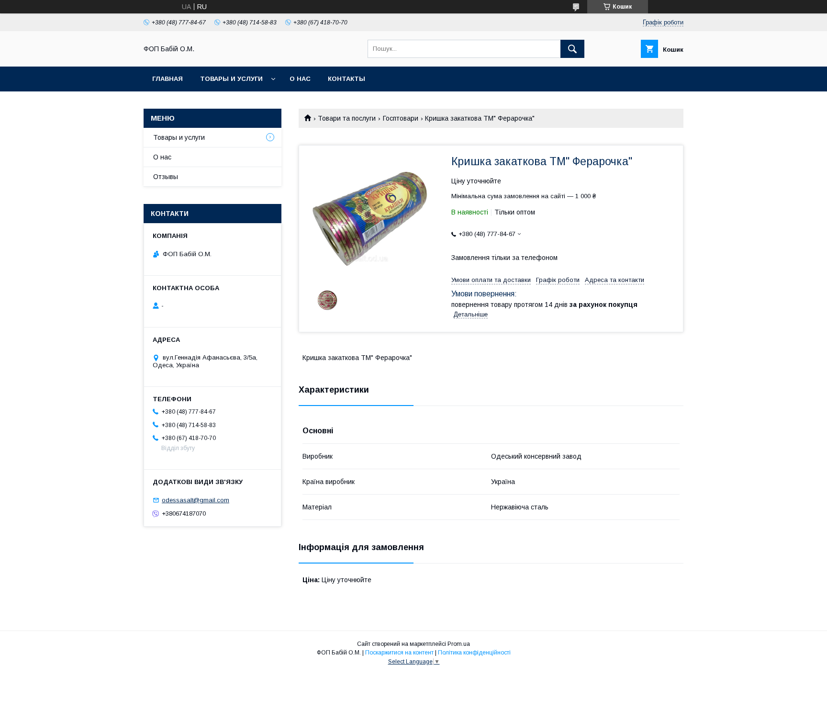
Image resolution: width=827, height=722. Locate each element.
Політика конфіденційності (474, 652)
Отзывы (165, 176)
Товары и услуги (231, 78)
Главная (167, 78)
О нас (300, 78)
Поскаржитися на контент (399, 652)
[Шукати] (572, 49)
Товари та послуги (347, 118)
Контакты (346, 78)
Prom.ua (458, 644)
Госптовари (400, 118)
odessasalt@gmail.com (195, 500)
